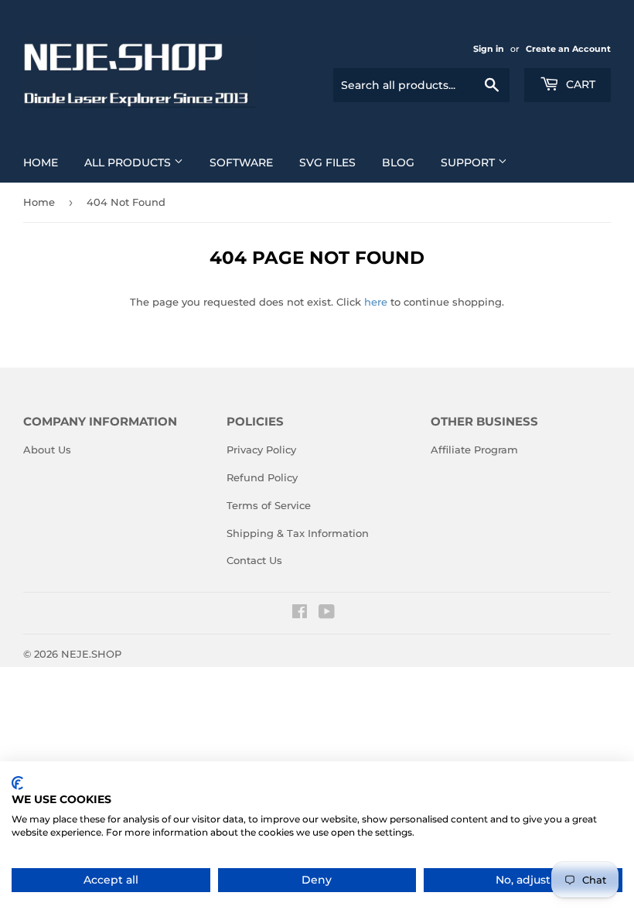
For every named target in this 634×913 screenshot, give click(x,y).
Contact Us (254, 560)
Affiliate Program (474, 449)
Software (241, 162)
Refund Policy (262, 477)
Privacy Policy (261, 449)
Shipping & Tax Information (298, 533)
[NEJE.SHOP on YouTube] (327, 613)
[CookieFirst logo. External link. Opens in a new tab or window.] (17, 783)
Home (40, 162)
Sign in (488, 48)
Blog (398, 162)
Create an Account (568, 48)
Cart (579, 84)
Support (469, 162)
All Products (129, 162)
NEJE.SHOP (91, 654)
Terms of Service (269, 505)
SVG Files (327, 162)
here (375, 302)
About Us (47, 449)
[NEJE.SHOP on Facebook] (299, 613)
